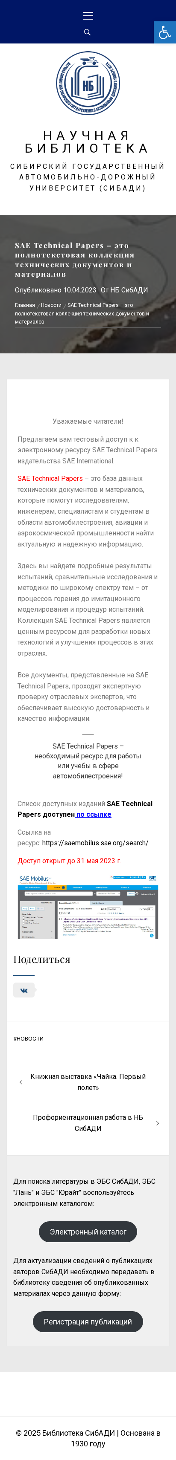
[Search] (87, 32)
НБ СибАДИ (129, 290)
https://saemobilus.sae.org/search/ (95, 843)
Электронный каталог (88, 1231)
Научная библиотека (88, 142)
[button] (165, 32)
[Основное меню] (88, 10)
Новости (30, 1038)
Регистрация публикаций (88, 1321)
